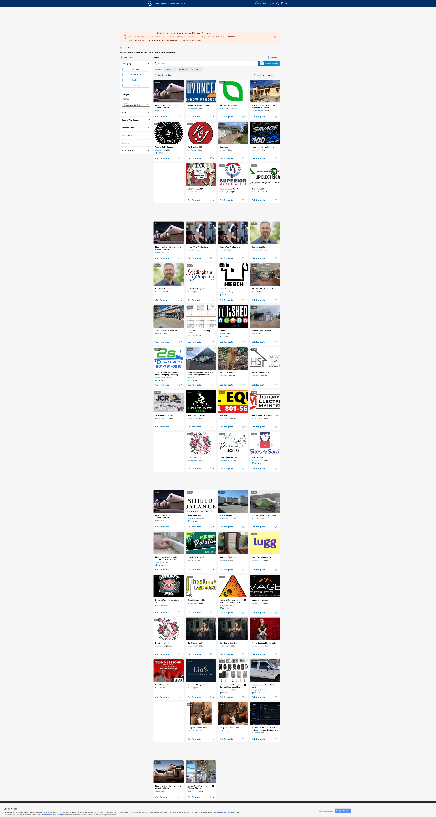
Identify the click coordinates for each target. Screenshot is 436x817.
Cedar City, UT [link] (159, 110)
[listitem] (169, 100)
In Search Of (136, 74)
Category (125, 98)
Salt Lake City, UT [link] (192, 108)
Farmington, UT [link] (224, 605)
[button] (148, 99)
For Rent (135, 80)
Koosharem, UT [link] (224, 375)
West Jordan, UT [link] (192, 418)
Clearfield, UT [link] (256, 733)
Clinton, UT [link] (190, 378)
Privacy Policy (232, 812)
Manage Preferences (326, 811)
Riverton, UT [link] (223, 150)
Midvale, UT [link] (223, 560)
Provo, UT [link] (190, 250)
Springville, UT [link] (256, 690)
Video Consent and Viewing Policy (54, 815)
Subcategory (125, 103)
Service (136, 85)
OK (433, 805)
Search (131, 48)
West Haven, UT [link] (257, 250)
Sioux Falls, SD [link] (192, 150)
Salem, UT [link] (158, 562)
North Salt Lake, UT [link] (258, 192)
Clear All (158, 69)
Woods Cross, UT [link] (160, 378)
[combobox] (136, 99)
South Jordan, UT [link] (225, 418)
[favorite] (179, 116)
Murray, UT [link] (190, 292)
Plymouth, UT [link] (256, 150)
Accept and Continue (343, 811)
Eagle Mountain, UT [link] (161, 418)
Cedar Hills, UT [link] (256, 375)
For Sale (135, 69)
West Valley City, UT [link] (258, 110)
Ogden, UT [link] (223, 334)
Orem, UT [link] (190, 192)
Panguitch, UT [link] (224, 292)
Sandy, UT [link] (255, 518)
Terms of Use (221, 812)
